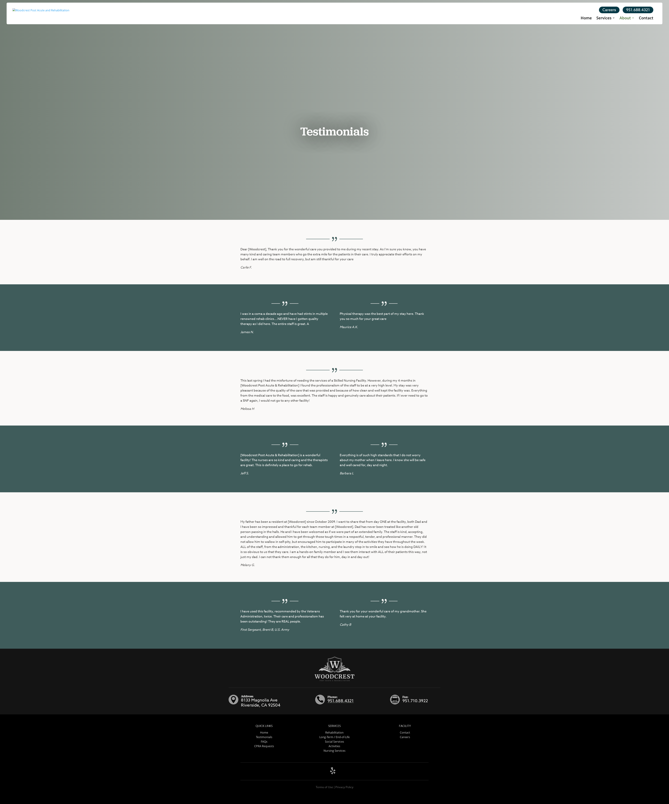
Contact (646, 18)
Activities (334, 746)
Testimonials (264, 737)
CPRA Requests (264, 746)
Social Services (334, 742)
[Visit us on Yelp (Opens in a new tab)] (332, 773)
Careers (609, 10)
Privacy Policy (344, 787)
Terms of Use (324, 787)
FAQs (264, 742)
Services (604, 18)
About (625, 18)
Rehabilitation (334, 732)
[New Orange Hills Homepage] (41, 13)
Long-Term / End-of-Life (334, 737)
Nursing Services (334, 751)
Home (586, 18)
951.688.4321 (638, 10)
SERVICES (334, 726)
